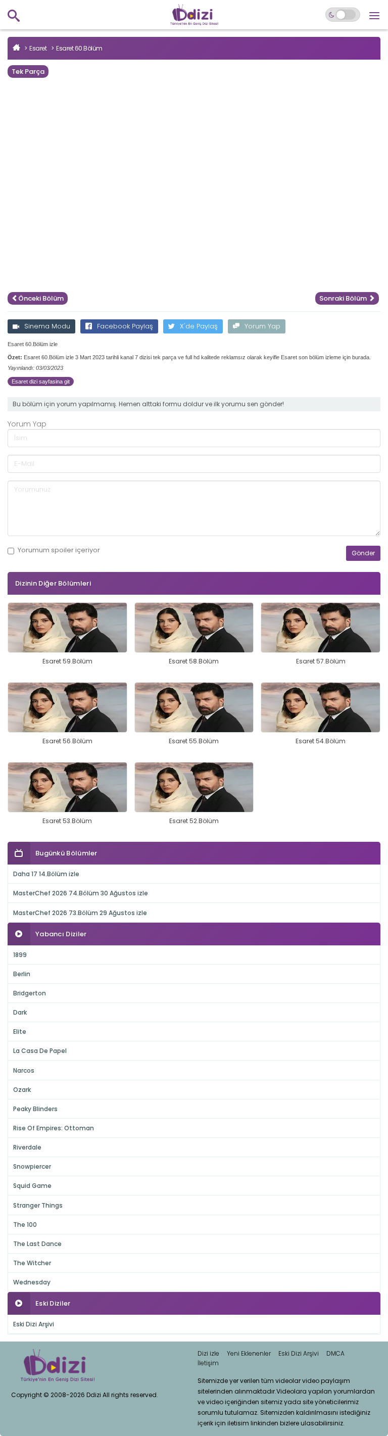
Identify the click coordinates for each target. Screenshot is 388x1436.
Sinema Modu (47, 326)
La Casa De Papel (40, 1050)
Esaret (37, 48)
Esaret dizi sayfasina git (41, 381)
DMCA (335, 1353)
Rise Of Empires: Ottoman (53, 1128)
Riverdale (27, 1147)
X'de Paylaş (199, 326)
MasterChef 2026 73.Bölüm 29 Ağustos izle (80, 912)
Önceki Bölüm (41, 298)
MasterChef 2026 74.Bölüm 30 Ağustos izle (80, 893)
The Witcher (32, 1263)
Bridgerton (29, 993)
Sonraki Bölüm (343, 298)
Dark (20, 1012)
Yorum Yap (262, 326)
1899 (20, 954)
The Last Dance (37, 1243)
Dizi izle (208, 1353)
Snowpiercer (32, 1166)
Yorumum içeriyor (59, 550)
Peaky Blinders (35, 1109)
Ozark (22, 1089)
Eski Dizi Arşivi (33, 1324)
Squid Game (32, 1185)
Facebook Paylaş (125, 326)
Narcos (23, 1070)
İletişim (208, 1363)
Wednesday (32, 1282)
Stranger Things (38, 1205)
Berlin (21, 974)
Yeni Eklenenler (249, 1353)
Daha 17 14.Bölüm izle (46, 874)
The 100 (25, 1224)
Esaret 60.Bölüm (79, 48)
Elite (19, 1031)
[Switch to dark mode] (342, 15)
